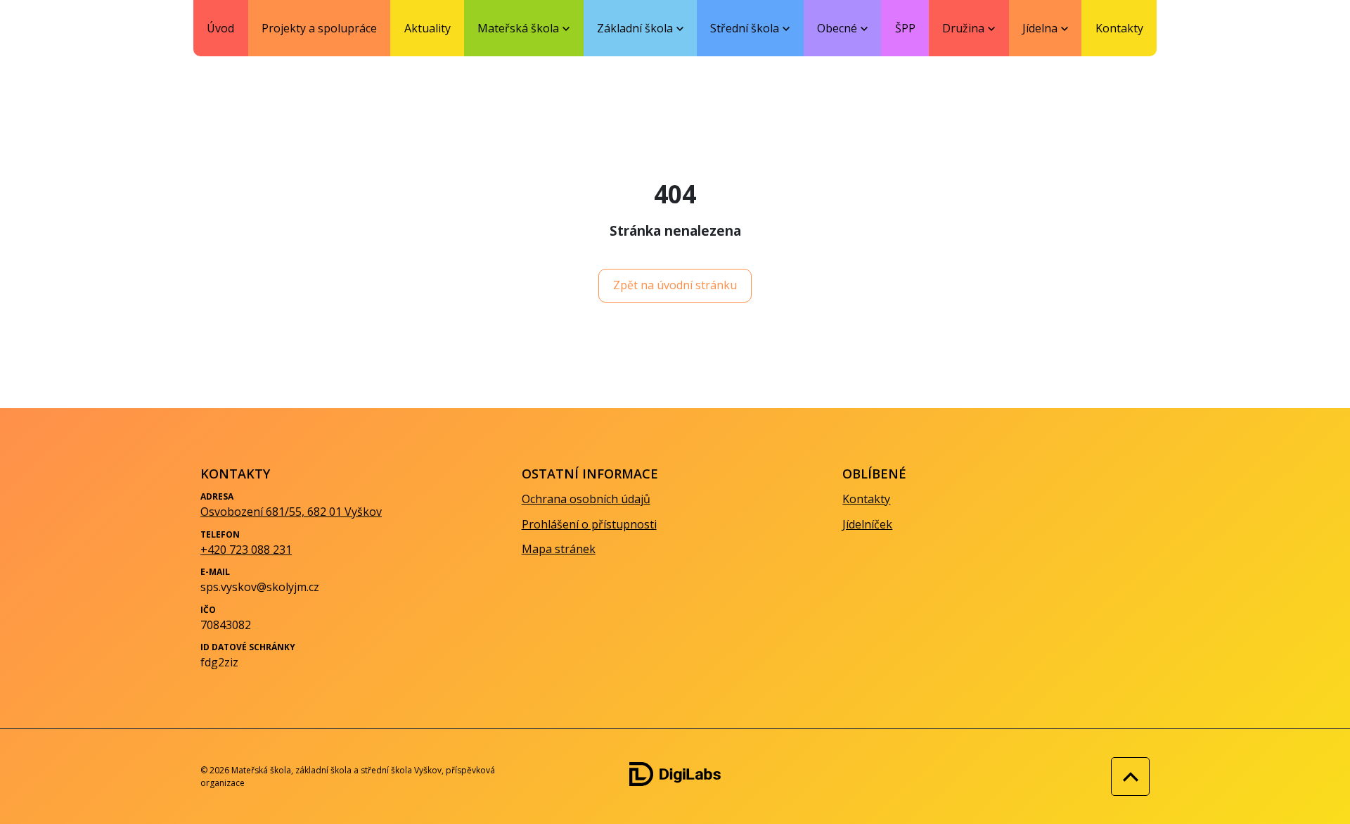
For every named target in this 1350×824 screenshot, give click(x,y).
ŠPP (905, 28)
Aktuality (427, 28)
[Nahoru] (1127, 776)
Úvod (220, 28)
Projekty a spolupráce (319, 28)
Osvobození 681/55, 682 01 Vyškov (291, 511)
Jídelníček (867, 524)
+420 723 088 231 (246, 549)
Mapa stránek (559, 549)
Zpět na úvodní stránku (675, 285)
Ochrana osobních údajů (586, 499)
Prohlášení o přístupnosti (589, 524)
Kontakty (1119, 28)
